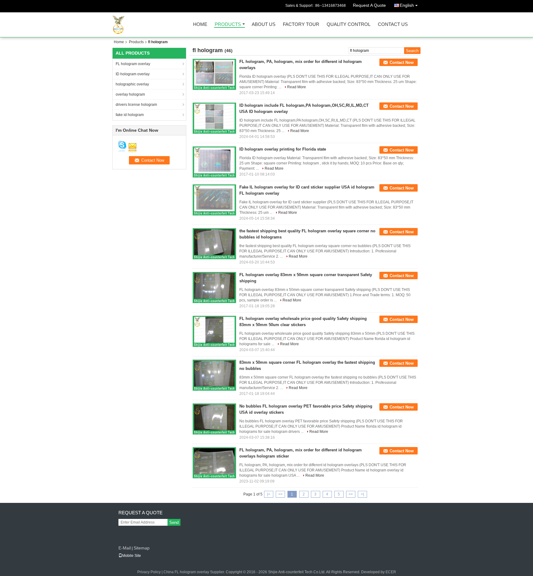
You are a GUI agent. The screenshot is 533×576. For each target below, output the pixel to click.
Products (228, 24)
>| (362, 494)
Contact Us (393, 24)
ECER (391, 572)
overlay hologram (130, 94)
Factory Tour (301, 24)
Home (200, 24)
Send (174, 522)
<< (280, 494)
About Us (263, 24)
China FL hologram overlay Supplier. (194, 572)
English (407, 5)
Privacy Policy (149, 572)
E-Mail (124, 547)
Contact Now (402, 62)
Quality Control (348, 24)
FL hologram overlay (133, 64)
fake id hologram (130, 115)
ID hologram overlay (133, 74)
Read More (296, 87)
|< (268, 494)
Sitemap (142, 547)
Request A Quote (369, 5)
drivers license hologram (136, 104)
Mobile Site (131, 555)
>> (351, 494)
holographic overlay (132, 84)
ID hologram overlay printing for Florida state (282, 149)
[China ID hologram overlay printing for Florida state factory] (214, 162)
